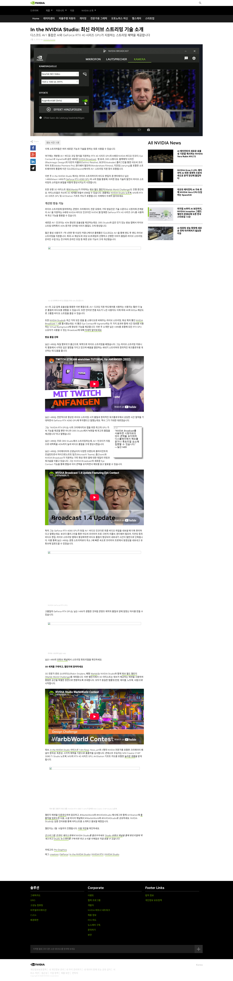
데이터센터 (49, 18)
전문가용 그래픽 (98, 18)
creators (54, 854)
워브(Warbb (72, 189)
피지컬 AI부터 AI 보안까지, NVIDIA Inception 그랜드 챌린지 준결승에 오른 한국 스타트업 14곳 (189, 212)
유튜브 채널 (62, 659)
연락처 (75, 973)
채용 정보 (92, 915)
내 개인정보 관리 (56, 969)
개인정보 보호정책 (153, 900)
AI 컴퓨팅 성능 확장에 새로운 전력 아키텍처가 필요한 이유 (189, 231)
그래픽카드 (35, 895)
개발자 (91, 905)
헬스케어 (136, 18)
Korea (199, 964)
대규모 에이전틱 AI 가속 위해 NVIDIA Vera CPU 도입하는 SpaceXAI (189, 192)
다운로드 (62, 815)
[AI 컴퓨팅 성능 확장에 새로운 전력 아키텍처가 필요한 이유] (160, 233)
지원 (72, 10)
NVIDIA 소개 (87, 10)
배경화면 (34, 920)
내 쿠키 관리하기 (73, 969)
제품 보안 (65, 973)
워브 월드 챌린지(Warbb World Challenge (110, 189)
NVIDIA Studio (57, 320)
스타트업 (149, 18)
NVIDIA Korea (49, 39)
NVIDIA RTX (97, 854)
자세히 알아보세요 (93, 330)
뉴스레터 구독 (94, 925)
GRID (32, 900)
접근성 (44, 973)
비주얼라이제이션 (38, 910)
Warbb (94, 673)
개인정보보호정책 (38, 969)
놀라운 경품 (130, 756)
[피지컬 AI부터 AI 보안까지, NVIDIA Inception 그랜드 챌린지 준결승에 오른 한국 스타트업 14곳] (160, 214)
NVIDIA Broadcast (87, 159)
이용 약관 (82, 828)
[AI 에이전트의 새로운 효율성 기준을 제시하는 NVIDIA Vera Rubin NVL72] (160, 156)
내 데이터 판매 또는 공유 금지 (97, 969)
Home (35, 18)
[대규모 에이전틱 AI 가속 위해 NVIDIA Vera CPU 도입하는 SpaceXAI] (160, 195)
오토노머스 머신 (119, 18)
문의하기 (92, 929)
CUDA (33, 915)
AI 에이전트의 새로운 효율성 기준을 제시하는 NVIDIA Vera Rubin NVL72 (190, 154)
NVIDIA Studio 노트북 (121, 192)
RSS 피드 (92, 920)
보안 (90, 934)
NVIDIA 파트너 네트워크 (99, 910)
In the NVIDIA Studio (80, 854)
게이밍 (83, 18)
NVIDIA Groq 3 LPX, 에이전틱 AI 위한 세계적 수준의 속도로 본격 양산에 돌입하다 (189, 174)
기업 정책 (54, 973)
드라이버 (34, 10)
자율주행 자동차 (67, 18)
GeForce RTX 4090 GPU (77, 179)
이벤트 (91, 895)
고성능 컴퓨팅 (36, 905)
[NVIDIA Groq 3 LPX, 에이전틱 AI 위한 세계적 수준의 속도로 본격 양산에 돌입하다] (160, 175)
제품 (48, 10)
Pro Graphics (60, 849)
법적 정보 (149, 895)
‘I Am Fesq (69, 749)
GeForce (64, 854)
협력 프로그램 (94, 900)
